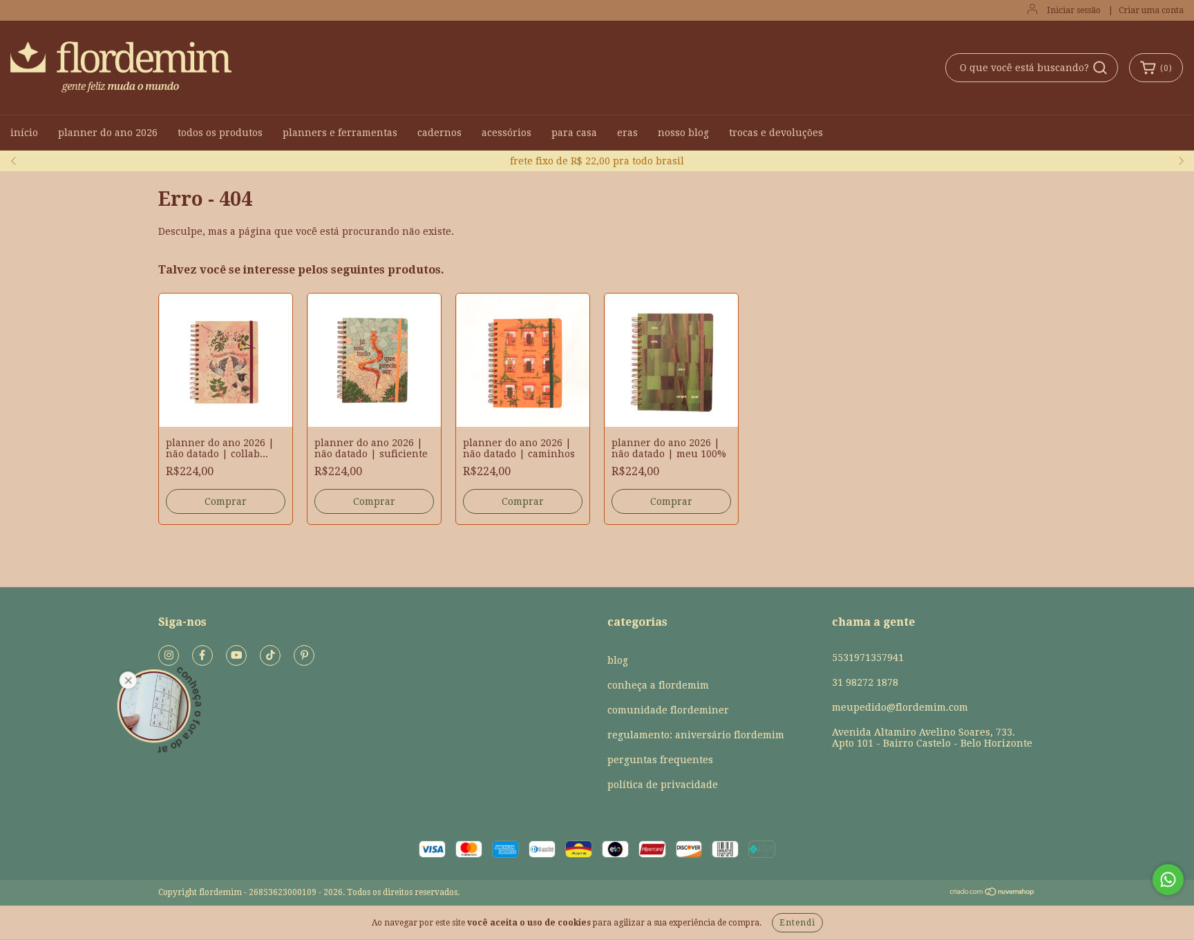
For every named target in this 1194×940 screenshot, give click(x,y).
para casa (574, 132)
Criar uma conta (1151, 10)
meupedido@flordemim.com (900, 707)
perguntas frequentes (660, 759)
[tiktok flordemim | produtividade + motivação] (270, 655)
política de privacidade (662, 784)
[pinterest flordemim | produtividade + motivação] (304, 655)
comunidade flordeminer (668, 710)
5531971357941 (868, 657)
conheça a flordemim (658, 685)
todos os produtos (220, 132)
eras (627, 132)
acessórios (506, 132)
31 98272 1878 (865, 682)
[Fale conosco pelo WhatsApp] (1168, 879)
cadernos (439, 132)
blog (617, 660)
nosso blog (683, 132)
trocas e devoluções (776, 132)
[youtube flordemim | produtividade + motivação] (236, 655)
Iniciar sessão (1074, 10)
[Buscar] (1100, 67)
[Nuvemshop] (992, 894)
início (24, 132)
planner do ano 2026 (108, 132)
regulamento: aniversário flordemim (695, 734)
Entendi (797, 923)
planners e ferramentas (340, 132)
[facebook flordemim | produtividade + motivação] (202, 655)
